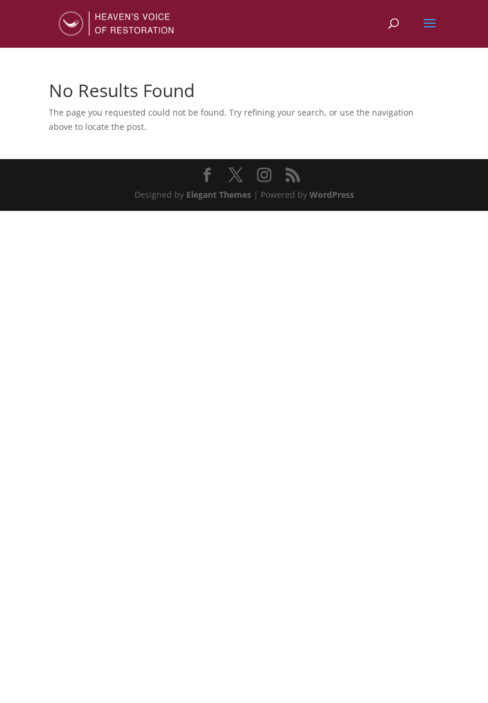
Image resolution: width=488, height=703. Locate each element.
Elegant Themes (218, 194)
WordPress (331, 194)
